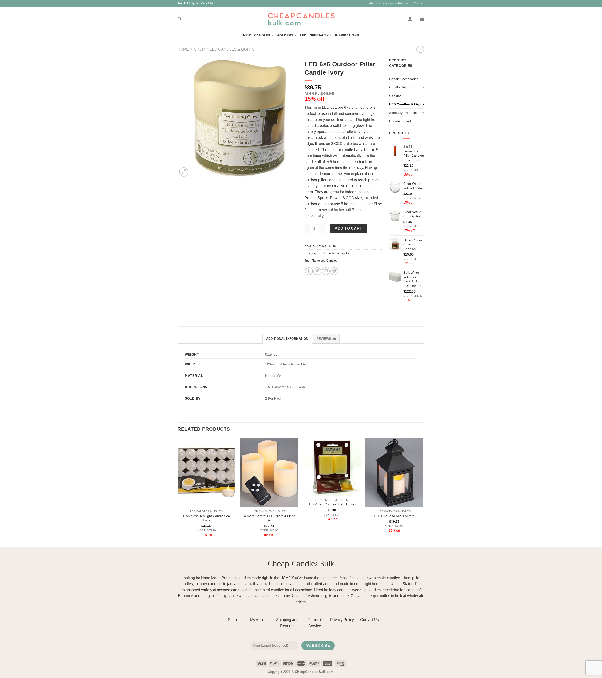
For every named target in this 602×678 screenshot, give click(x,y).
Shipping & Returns (395, 3)
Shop (199, 49)
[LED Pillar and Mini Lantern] (394, 472)
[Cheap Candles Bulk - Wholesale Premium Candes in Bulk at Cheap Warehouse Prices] (301, 19)
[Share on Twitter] (317, 271)
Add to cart (348, 228)
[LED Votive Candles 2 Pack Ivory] (332, 467)
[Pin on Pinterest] (334, 271)
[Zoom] (183, 172)
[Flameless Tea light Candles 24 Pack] (207, 472)
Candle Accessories (403, 79)
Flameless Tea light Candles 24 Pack (206, 518)
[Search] (179, 19)
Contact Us (369, 620)
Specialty (319, 35)
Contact (419, 3)
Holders (285, 35)
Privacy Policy (342, 620)
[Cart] (422, 19)
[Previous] (177, 491)
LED (303, 35)
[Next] (423, 491)
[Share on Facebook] (309, 271)
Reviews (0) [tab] (326, 339)
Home (183, 49)
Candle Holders (400, 87)
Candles (262, 35)
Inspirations (347, 35)
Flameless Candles (324, 260)
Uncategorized (400, 121)
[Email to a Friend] (326, 271)
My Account (259, 620)
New (247, 35)
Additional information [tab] (287, 339)
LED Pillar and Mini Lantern (394, 516)
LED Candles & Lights (232, 49)
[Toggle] (422, 87)
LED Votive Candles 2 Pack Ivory (331, 504)
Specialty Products (403, 113)
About (373, 3)
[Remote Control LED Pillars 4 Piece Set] (269, 472)
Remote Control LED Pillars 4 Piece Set (269, 518)
